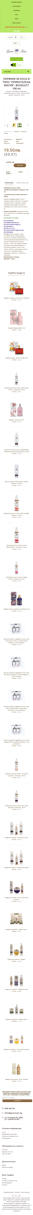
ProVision (17, 1192)
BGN (15, 43)
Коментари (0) (22, 183)
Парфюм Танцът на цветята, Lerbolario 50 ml (17, 609)
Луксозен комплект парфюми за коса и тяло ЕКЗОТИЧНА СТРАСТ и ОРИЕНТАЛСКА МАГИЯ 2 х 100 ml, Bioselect (16, 641)
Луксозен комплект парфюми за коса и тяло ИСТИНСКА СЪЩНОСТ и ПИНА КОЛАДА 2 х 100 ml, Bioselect (16, 674)
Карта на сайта (6, 1154)
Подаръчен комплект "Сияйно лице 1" (17, 929)
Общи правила (6, 1138)
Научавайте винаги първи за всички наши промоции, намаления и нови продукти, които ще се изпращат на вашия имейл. (16, 1093)
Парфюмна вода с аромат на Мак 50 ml (16, 358)
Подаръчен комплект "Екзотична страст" (17, 837)
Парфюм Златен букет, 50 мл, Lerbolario (16, 1079)
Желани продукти (7, 1183)
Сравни (20, 172)
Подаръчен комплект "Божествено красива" (16, 1049)
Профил (4, 1178)
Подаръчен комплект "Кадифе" (16, 959)
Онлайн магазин (8, 1192)
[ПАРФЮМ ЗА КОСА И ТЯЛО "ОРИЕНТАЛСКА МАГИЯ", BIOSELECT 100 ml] (16, 111)
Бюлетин (4, 1185)
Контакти (5, 1149)
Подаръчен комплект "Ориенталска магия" (16, 867)
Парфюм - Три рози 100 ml (16, 420)
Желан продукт (8, 172)
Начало (9, 91)
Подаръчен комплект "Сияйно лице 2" (17, 1019)
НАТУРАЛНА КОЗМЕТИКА (19, 91)
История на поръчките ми (9, 1180)
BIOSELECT (19, 139)
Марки (4, 1165)
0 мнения (16, 131)
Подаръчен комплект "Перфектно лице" (16, 989)
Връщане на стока (7, 1152)
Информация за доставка (9, 1134)
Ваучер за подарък (7, 1167)
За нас (4, 1132)
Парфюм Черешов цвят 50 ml (16, 328)
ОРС (25, 1201)
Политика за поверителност (10, 1136)
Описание (9, 183)
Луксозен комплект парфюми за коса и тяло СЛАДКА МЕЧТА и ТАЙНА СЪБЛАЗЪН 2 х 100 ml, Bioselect (16, 742)
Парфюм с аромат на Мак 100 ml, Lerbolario (16, 298)
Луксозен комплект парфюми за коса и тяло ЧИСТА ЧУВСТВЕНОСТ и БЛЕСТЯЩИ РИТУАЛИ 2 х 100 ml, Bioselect (16, 708)
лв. (22, 37)
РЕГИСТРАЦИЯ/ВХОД (16, 59)
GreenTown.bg (25, 1192)
